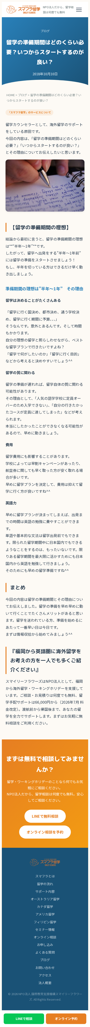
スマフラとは (45, 876)
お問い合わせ (45, 967)
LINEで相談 (24, 1018)
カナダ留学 (45, 906)
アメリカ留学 (45, 914)
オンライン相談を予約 (45, 832)
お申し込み (45, 944)
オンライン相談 (45, 937)
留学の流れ (45, 883)
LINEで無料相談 (45, 816)
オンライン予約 (66, 1018)
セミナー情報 (45, 929)
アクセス (45, 975)
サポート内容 (45, 891)
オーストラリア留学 (45, 899)
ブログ (22, 95)
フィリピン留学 (45, 922)
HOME (10, 95)
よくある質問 (45, 952)
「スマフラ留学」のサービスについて (29, 112)
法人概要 (45, 982)
